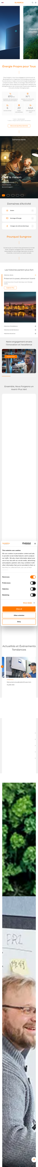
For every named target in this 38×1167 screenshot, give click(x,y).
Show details (27, 603)
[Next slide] (35, 666)
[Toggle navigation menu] (36, 2)
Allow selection (19, 615)
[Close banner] (35, 543)
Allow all (19, 609)
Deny (19, 621)
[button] (34, 1159)
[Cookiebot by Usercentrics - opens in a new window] (23, 543)
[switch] (33, 583)
